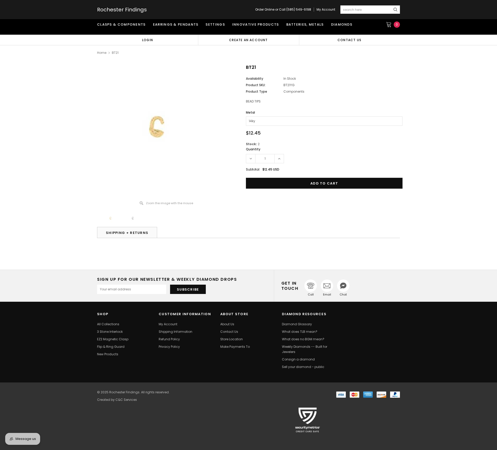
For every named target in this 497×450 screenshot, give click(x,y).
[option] (147, 40)
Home (101, 52)
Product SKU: (256, 85)
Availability (254, 78)
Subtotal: (253, 169)
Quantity (253, 149)
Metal (250, 112)
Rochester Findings (122, 9)
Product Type (256, 91)
